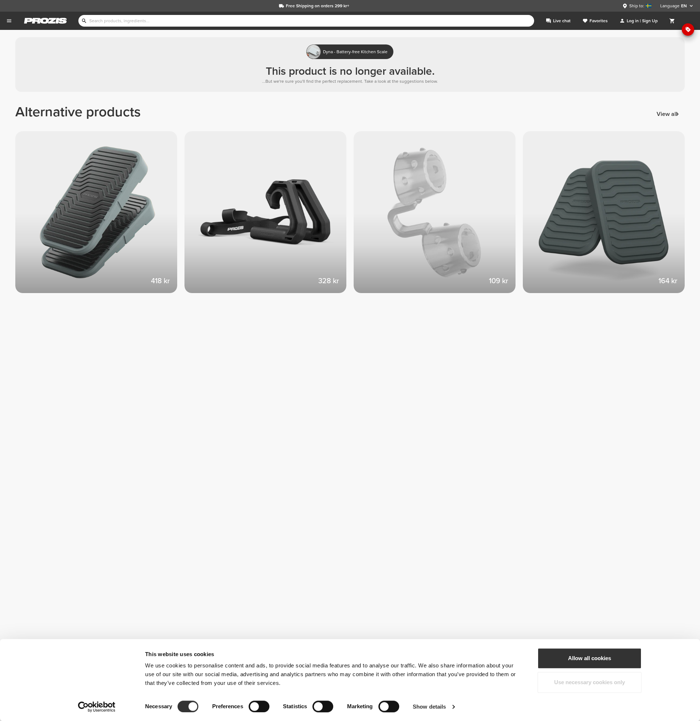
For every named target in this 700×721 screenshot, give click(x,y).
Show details (429, 707)
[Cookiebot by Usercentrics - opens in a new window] (97, 706)
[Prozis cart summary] (672, 21)
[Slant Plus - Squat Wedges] (99, 215)
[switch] (259, 706)
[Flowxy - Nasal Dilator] (438, 215)
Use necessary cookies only (589, 682)
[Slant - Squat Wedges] (607, 215)
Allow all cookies (589, 658)
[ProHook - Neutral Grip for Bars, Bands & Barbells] (269, 215)
